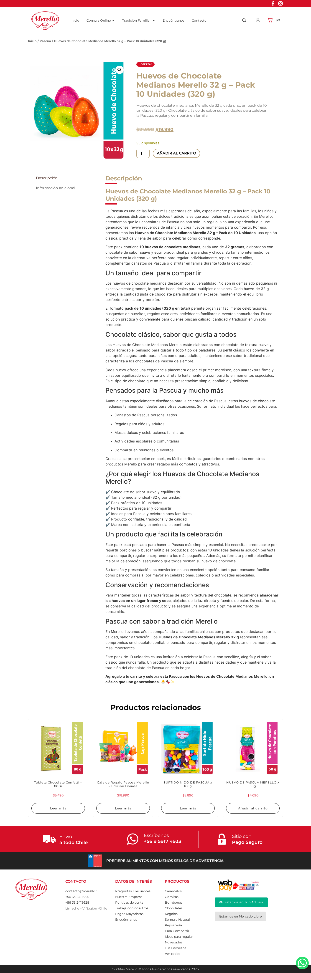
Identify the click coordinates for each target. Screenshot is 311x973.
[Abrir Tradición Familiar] (153, 20)
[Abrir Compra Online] (113, 20)
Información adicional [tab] (55, 188)
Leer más (58, 808)
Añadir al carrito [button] (253, 808)
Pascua (45, 41)
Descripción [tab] (47, 178)
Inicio (32, 41)
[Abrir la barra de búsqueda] (244, 20)
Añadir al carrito (176, 153)
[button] (119, 70)
